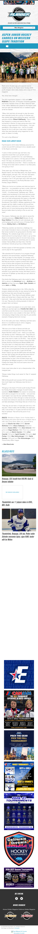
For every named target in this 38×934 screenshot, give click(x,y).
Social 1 (21, 898)
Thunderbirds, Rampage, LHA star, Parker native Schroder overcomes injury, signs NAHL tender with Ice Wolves (18, 537)
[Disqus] (19, 575)
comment (7, 46)
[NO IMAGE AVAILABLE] (12, 498)
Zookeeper (17, 928)
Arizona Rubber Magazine (10, 909)
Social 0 (16, 898)
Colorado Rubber (19, 14)
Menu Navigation (19, 28)
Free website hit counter (19, 933)
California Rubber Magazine (26, 909)
